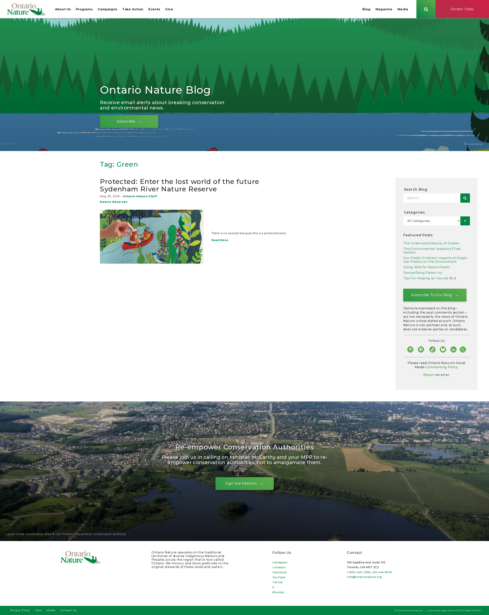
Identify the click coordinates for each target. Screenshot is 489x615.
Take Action (132, 9)
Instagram (279, 562)
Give (169, 9)
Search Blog (415, 189)
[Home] (26, 9)
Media (403, 9)
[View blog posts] (465, 220)
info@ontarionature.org (364, 577)
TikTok (277, 582)
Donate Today (462, 9)
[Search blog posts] (465, 198)
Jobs (38, 610)
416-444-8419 (382, 572)
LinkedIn (279, 567)
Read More (219, 240)
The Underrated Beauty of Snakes (431, 243)
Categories (414, 212)
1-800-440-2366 (359, 572)
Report (429, 375)
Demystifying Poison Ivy (422, 273)
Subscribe (126, 121)
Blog (366, 9)
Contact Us (68, 610)
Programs (84, 9)
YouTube (278, 577)
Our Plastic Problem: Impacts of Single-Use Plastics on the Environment (435, 259)
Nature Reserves (113, 202)
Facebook (279, 572)
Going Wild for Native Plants (426, 267)
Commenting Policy (442, 367)
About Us (63, 9)
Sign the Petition (241, 483)
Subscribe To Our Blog (431, 295)
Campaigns (107, 9)
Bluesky (278, 592)
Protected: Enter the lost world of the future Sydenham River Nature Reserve (179, 185)
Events (154, 9)
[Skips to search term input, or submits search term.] (426, 9)
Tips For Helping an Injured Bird (429, 278)
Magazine (384, 9)
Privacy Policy (20, 610)
